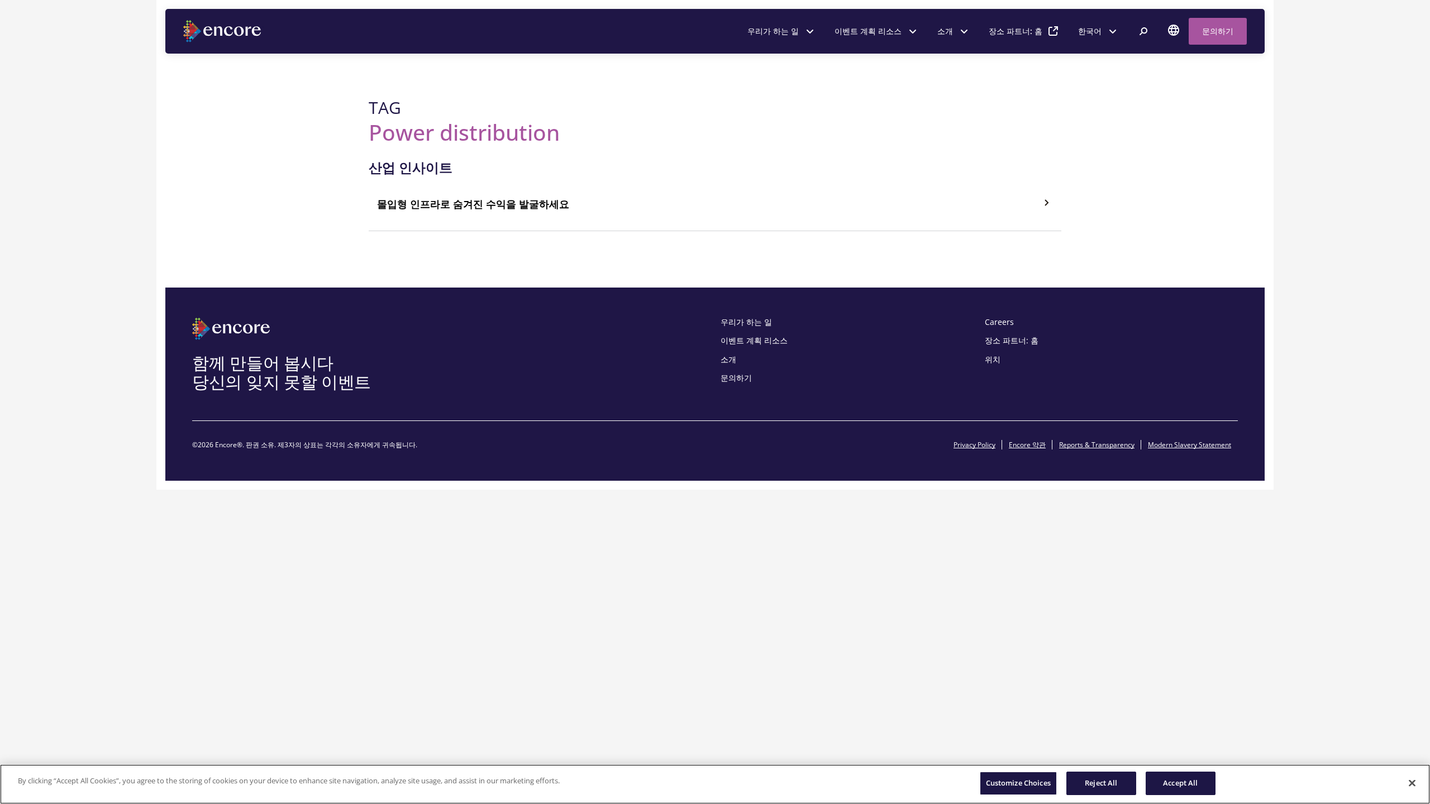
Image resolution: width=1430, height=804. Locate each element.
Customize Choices (1018, 783)
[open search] (1143, 31)
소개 (945, 31)
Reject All (1101, 783)
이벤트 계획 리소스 (868, 31)
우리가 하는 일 (773, 31)
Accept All (1180, 783)
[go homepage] (223, 31)
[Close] (1412, 782)
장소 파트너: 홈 (1015, 31)
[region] (715, 784)
